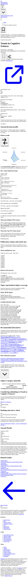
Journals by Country (8, 524)
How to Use (6, 526)
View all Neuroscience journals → (8, 423)
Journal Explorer (7, 522)
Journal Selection (7, 538)
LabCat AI (21, 514)
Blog (4, 521)
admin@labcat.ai (8, 575)
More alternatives (4, 370)
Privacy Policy (6, 551)
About (2, 5)
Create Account (6, 529)
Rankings (6, 3)
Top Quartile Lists (7, 540)
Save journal (3, 59)
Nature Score (4, 15)
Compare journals (4, 145)
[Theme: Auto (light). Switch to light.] (1, 18)
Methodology (6, 527)
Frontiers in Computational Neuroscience (10, 358)
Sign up (5, 17)
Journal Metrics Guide (8, 535)
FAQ (4, 525)
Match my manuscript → (6, 402)
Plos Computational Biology (13, 359)
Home (4, 22)
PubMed (2, 558)
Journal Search (6, 520)
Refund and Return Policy (9, 553)
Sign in (2, 17)
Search (2, 3)
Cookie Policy (6, 555)
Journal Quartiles (7, 536)
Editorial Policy (6, 549)
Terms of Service (7, 552)
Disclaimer (5, 556)
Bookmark (3, 32)
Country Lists (6, 541)
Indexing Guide (7, 537)
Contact (5, 548)
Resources (3, 9)
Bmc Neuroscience (8, 361)
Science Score (10, 15)
